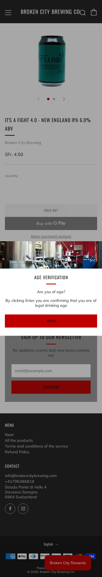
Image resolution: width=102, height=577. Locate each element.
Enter (51, 321)
